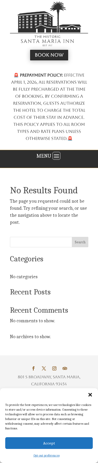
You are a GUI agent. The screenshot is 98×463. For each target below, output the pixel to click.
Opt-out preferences (46, 455)
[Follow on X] (44, 368)
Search (80, 242)
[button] (90, 394)
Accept (49, 443)
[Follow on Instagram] (54, 368)
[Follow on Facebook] (33, 368)
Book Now (49, 55)
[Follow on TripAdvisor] (65, 368)
